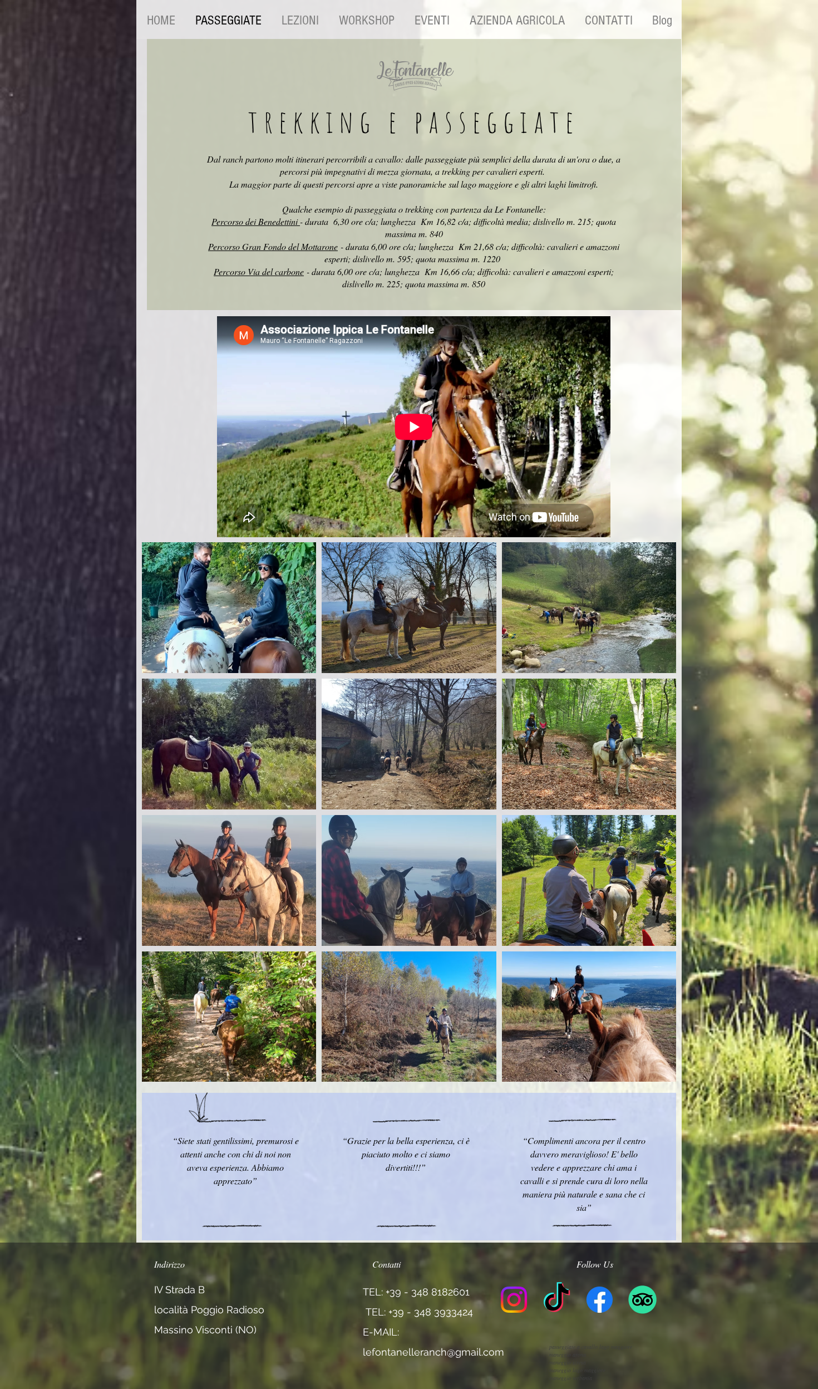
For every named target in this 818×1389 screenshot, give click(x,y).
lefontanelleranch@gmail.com (433, 1352)
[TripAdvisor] (642, 1299)
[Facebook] (599, 1299)
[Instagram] (513, 1299)
